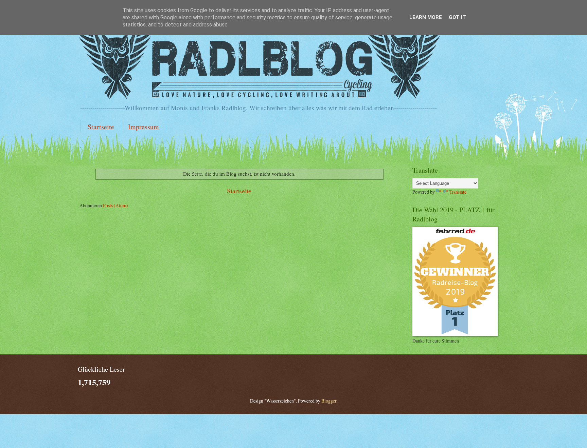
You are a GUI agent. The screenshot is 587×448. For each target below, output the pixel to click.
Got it (457, 17)
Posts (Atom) (115, 205)
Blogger (328, 400)
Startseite (101, 126)
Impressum (143, 126)
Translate (457, 192)
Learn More (425, 17)
